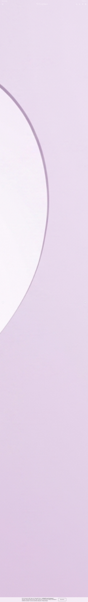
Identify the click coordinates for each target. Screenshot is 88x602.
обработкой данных (47, 598)
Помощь (84, 1)
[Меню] (3, 4)
